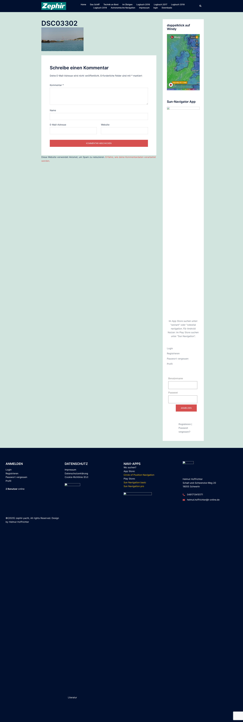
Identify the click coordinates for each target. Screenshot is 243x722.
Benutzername (175, 378)
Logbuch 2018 (178, 4)
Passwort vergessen (177, 358)
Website (105, 124)
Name (53, 110)
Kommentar (57, 85)
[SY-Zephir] (53, 5)
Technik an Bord (111, 4)
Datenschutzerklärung (76, 473)
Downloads (167, 7)
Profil (170, 363)
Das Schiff (95, 4)
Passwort (173, 392)
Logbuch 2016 (143, 4)
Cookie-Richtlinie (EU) (76, 477)
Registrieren (173, 353)
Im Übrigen (127, 4)
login (155, 7)
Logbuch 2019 (100, 7)
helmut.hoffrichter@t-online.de (203, 499)
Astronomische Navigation (123, 7)
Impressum (144, 7)
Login (170, 348)
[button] (200, 6)
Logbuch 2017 (160, 4)
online (15, 488)
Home (83, 4)
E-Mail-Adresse (58, 124)
